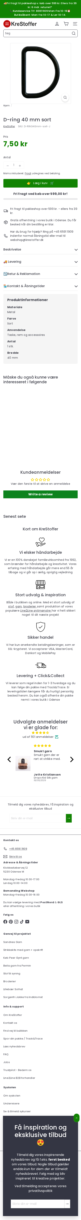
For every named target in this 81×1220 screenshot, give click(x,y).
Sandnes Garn (12, 942)
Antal (7, 157)
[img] (40, 733)
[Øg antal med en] (20, 165)
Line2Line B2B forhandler (19, 1078)
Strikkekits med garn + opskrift (23, 950)
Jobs (6, 1062)
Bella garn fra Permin (17, 966)
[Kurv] (66, 23)
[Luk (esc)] (77, 1118)
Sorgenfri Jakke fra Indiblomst (23, 997)
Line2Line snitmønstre (36, 611)
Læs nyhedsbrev (14, 1046)
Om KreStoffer (12, 1015)
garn (18, 606)
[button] (10, 759)
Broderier (9, 981)
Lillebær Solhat (13, 989)
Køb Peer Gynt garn (16, 958)
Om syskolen (11, 1095)
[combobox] (40, 33)
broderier (30, 606)
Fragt (28, 173)
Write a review (40, 494)
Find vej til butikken (15, 1031)
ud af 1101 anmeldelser (38, 737)
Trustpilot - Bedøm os (17, 1070)
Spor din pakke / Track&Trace (23, 1038)
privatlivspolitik (40, 1191)
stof (11, 606)
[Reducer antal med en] (7, 165)
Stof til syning (11, 973)
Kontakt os (10, 1023)
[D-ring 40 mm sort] (28, 419)
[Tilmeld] (67, 1204)
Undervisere (11, 1103)
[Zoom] (65, 97)
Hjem (6, 105)
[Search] (74, 33)
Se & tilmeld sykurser (17, 1111)
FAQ (6, 1054)
